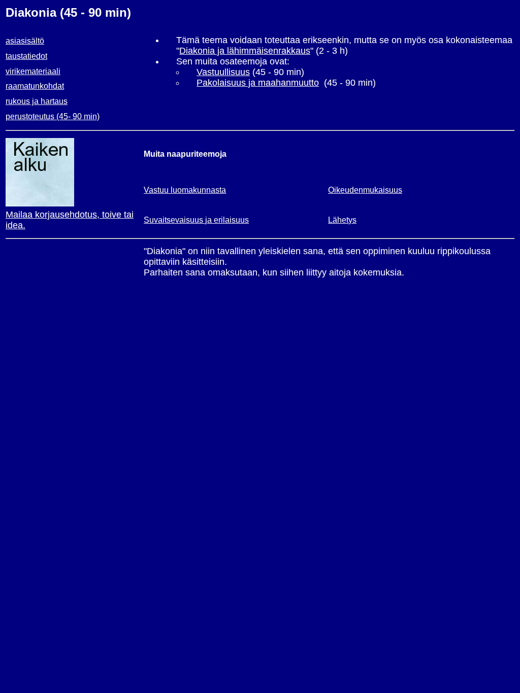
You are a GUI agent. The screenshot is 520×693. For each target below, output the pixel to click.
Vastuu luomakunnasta (185, 190)
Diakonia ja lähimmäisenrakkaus (244, 51)
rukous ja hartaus (37, 101)
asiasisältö (25, 41)
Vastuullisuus (223, 72)
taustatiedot (26, 56)
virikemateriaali (33, 71)
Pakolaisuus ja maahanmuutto (258, 83)
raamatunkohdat (35, 86)
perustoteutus (30, 116)
